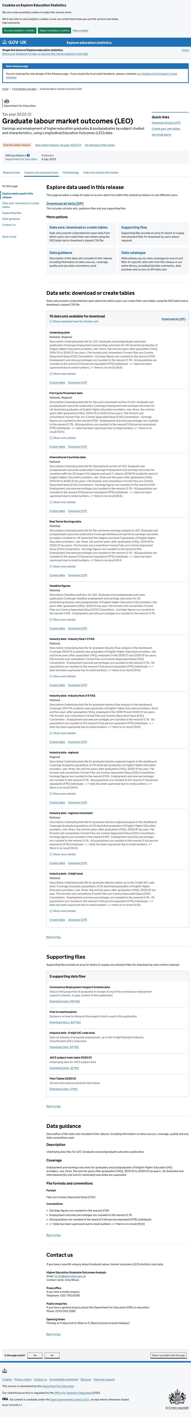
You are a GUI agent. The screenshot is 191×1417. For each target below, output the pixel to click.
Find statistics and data (24, 89)
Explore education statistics (89, 42)
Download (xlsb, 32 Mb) (64, 1068)
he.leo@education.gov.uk (70, 1276)
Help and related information (100, 172)
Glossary (85, 1379)
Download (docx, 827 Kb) (65, 1022)
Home (5, 89)
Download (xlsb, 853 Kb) (65, 1001)
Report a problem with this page (168, 1355)
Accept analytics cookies (19, 30)
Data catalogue (133, 252)
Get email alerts (161, 134)
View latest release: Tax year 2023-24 (58, 145)
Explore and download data (41, 172)
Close (185, 50)
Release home (11, 172)
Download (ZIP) (77, 382)
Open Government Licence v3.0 (69, 1399)
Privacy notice (22, 1379)
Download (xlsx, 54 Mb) (64, 1047)
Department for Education (21, 159)
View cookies (80, 30)
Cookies (7, 1379)
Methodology (71, 172)
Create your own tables (166, 128)
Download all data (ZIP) (166, 122)
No (55, 1355)
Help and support (104, 1379)
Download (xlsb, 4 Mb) (63, 1089)
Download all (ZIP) (174, 319)
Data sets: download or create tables (20, 205)
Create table (57, 382)
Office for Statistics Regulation (73, 1393)
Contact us (9, 224)
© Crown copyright (177, 1407)
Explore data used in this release (17, 195)
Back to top (9, 236)
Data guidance (11, 219)
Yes (37, 1355)
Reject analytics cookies (54, 30)
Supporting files (11, 213)
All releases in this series (100, 145)
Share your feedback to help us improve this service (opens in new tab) (45, 54)
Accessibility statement (63, 1379)
